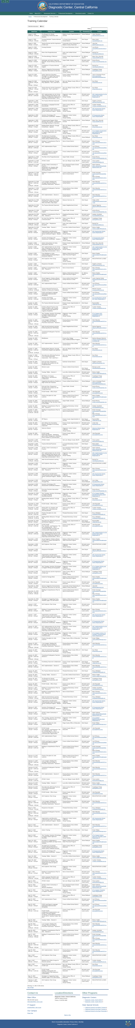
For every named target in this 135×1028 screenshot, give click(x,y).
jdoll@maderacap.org (98, 44)
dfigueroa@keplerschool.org (99, 207)
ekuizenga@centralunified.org (99, 174)
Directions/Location (80, 13)
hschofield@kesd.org (97, 215)
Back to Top (67, 1015)
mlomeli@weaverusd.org (98, 368)
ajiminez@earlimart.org (98, 102)
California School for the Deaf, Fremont (95, 1009)
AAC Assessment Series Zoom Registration (98, 109)
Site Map (81, 1022)
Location (71, 31)
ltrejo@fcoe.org (96, 424)
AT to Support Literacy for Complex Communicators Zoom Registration (99, 634)
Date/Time (34, 31)
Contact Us (91, 13)
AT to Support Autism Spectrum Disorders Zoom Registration (99, 837)
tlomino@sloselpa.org (98, 162)
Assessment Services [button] (50, 13)
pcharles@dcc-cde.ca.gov (34, 1007)
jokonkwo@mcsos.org (98, 35)
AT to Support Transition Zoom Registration (98, 890)
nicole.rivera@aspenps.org (99, 61)
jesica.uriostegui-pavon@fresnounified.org (98, 76)
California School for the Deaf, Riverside (95, 1011)
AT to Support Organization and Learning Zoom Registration (99, 132)
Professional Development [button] (65, 13)
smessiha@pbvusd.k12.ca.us (99, 183)
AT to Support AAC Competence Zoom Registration (97, 315)
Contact (99, 31)
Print (42, 26)
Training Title (51, 31)
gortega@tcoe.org (97, 70)
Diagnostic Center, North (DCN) (93, 1000)
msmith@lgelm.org (97, 40)
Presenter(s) (86, 31)
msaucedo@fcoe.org (97, 57)
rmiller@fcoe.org (96, 304)
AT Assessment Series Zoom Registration (98, 115)
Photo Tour (30, 1013)
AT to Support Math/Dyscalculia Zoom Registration (98, 719)
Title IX (53, 1022)
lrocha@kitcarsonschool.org (99, 49)
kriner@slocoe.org (97, 82)
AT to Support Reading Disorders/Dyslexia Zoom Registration (99, 495)
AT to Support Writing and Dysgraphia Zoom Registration (99, 568)
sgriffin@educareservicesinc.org (99, 202)
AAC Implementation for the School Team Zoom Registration (99, 96)
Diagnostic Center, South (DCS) (93, 1001)
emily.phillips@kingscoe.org (99, 640)
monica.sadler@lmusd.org (99, 228)
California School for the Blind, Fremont (95, 1007)
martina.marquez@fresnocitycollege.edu (99, 340)
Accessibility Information (62, 1022)
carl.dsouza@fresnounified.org (99, 148)
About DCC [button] (38, 13)
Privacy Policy (74, 1022)
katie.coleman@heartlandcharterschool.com (99, 166)
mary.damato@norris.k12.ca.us (99, 143)
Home (31, 13)
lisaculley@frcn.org (97, 481)
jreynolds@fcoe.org (97, 393)
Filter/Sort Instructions (33, 26)
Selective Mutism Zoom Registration (98, 428)
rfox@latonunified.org (98, 54)
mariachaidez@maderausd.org (99, 255)
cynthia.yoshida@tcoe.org (99, 106)
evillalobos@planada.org (98, 514)
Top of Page (30, 987)
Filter (89, 28)
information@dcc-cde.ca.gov (35, 1001)
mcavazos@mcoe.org (98, 290)
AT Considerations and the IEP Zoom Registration (99, 298)
